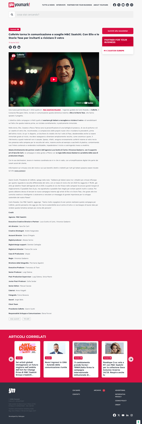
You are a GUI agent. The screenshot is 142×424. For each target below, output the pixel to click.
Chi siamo (76, 390)
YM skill (26, 319)
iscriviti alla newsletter (118, 31)
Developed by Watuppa (16, 416)
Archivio (97, 390)
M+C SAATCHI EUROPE (114, 51)
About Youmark (101, 5)
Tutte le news (48, 5)
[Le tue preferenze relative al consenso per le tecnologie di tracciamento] (138, 422)
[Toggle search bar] (12, 14)
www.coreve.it (19, 171)
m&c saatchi (14, 319)
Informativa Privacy (120, 395)
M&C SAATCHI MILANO (52, 110)
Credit (117, 405)
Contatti (76, 394)
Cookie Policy (121, 400)
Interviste (60, 5)
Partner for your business (79, 5)
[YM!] (19, 5)
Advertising (120, 390)
